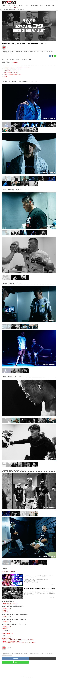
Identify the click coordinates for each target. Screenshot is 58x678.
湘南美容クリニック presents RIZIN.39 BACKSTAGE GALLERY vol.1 (25, 43)
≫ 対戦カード (4, 610)
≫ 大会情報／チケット (6, 608)
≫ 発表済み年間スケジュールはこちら (9, 603)
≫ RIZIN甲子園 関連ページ (7, 633)
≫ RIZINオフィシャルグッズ (7, 638)
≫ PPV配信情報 (5, 611)
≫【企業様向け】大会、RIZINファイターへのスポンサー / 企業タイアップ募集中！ (19, 642)
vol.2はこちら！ (15, 62)
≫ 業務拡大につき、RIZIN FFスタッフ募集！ (11, 641)
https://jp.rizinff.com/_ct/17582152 (8, 571)
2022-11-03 (9, 647)
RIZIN (8, 48)
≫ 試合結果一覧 (5, 628)
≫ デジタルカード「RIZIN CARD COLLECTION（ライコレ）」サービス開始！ (18, 639)
